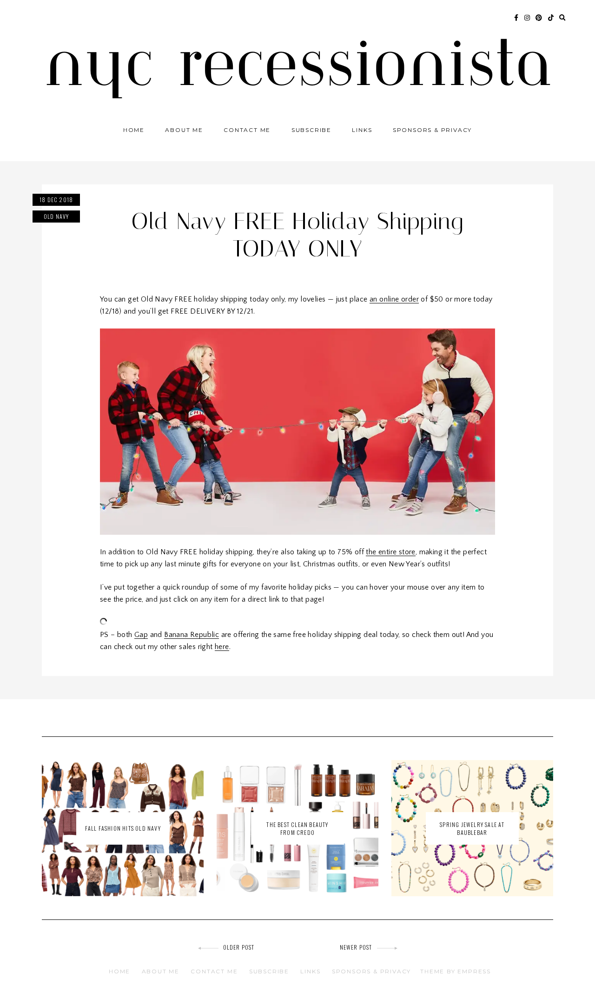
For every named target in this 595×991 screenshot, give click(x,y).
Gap (141, 634)
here (222, 647)
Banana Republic (191, 634)
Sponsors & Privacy (432, 129)
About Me (184, 129)
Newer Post (356, 947)
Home (134, 129)
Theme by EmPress (455, 971)
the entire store (390, 552)
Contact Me (247, 129)
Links (362, 129)
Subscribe (311, 129)
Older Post (239, 947)
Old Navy (56, 216)
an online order (394, 299)
